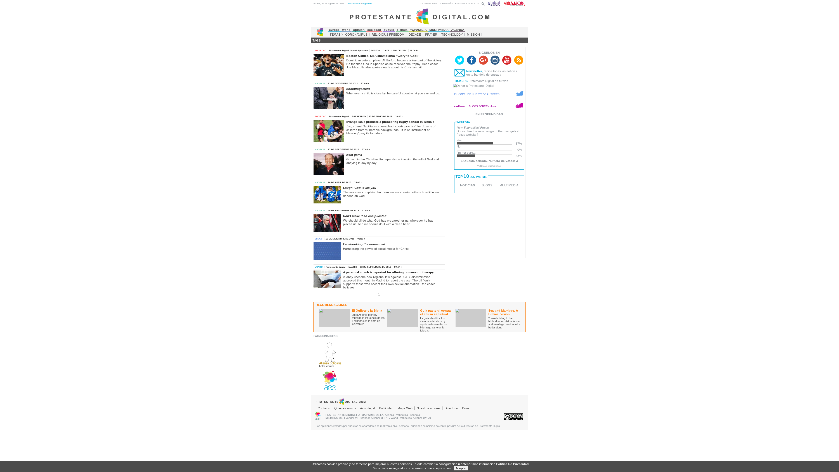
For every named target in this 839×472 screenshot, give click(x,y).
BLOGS (487, 185)
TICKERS (461, 81)
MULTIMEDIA (508, 185)
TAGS (316, 40)
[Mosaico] (512, 3)
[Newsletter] (459, 73)
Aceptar (461, 468)
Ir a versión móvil (428, 3)
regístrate (367, 3)
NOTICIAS (467, 185)
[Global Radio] (494, 3)
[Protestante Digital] (419, 16)
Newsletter (474, 71)
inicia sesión (354, 3)
